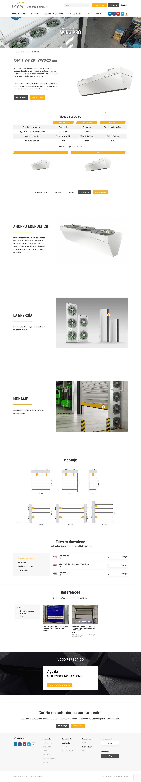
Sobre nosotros (19, 14)
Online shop (105, 752)
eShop (110, 756)
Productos (34, 14)
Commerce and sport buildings (27, 612)
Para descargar (74, 14)
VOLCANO (85, 743)
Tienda (114, 5)
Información (47, 739)
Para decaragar (21, 97)
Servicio (89, 14)
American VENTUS (67, 751)
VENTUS (64, 747)
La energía (58, 192)
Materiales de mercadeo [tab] (26, 566)
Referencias (46, 755)
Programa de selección (53, 14)
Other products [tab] (22, 570)
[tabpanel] (105, 83)
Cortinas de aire (87, 747)
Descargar (124, 557)
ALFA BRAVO (124, 776)
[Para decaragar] (85, 190)
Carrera (45, 751)
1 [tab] (105, 112)
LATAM (125, 5)
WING (83, 751)
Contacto (99, 14)
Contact (110, 743)
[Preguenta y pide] (101, 190)
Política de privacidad (49, 758)
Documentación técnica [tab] (26, 559)
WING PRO (36, 52)
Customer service (107, 739)
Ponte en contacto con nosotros (59, 685)
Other (21, 616)
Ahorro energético (41, 192)
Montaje (71, 192)
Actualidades (47, 747)
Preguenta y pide (37, 97)
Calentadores (86, 739)
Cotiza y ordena (99, 5)
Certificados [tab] (21, 562)
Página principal (17, 52)
